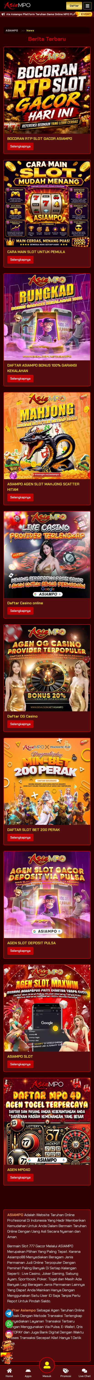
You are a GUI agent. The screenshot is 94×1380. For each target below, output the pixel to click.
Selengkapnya (20, 146)
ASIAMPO (12, 30)
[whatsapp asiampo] (9, 1323)
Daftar (74, 6)
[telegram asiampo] (9, 1313)
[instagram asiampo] (9, 1333)
